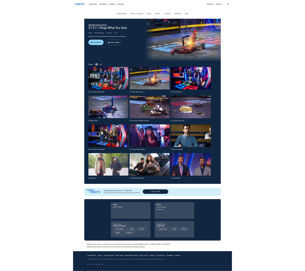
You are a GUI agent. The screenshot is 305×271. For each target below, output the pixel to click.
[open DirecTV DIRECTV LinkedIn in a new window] (88, 264)
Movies (157, 13)
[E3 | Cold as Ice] (108, 164)
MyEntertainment (163, 229)
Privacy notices (143, 255)
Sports (149, 13)
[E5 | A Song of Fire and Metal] (150, 135)
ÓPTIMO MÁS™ (129, 232)
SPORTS (112, 4)
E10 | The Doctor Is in (176, 92)
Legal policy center (108, 255)
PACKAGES (93, 4)
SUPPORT (210, 4)
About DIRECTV (91, 255)
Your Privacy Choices (132, 255)
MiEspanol (184, 229)
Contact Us (178, 255)
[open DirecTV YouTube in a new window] (99, 264)
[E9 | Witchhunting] (108, 107)
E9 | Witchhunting (93, 121)
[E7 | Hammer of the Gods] (191, 107)
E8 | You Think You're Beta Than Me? (139, 121)
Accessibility (169, 255)
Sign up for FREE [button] (155, 191)
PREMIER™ (117, 232)
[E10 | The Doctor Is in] (191, 78)
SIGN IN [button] (218, 4)
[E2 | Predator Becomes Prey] (150, 164)
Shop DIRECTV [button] (97, 42)
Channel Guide (122, 13)
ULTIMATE (141, 229)
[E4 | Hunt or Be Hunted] (191, 135)
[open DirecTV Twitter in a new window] (93, 264)
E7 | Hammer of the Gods (177, 121)
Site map (151, 255)
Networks (178, 13)
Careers (99, 255)
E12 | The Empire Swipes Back (96, 92)
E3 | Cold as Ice (92, 178)
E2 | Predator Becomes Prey (137, 178)
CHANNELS (103, 4)
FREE (186, 13)
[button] (228, 4)
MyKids (174, 229)
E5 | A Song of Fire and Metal (137, 149)
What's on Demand (136, 13)
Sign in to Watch (115, 42)
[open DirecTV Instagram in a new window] (96, 264)
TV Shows (167, 13)
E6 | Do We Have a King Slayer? (96, 149)
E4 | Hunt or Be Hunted (177, 149)
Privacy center (119, 255)
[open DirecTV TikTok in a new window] (102, 264)
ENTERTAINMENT (119, 229)
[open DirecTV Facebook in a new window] (91, 264)
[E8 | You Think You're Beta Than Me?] (150, 107)
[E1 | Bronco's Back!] (191, 164)
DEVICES (120, 4)
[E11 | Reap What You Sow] (150, 78)
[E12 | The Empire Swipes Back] (108, 78)
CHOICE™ (131, 229)
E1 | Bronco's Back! (176, 178)
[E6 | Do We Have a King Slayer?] (108, 135)
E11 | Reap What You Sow (136, 92)
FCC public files (160, 255)
